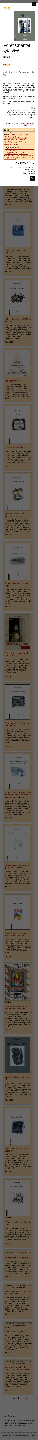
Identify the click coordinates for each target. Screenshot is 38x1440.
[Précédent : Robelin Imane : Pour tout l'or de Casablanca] (5, 7)
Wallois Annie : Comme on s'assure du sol (19, 155)
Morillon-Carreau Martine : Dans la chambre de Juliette (16, 135)
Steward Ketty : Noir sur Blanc (15, 139)
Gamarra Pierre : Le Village (14, 141)
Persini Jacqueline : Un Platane (15, 152)
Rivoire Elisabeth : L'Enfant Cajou (16, 138)
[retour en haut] (29, 173)
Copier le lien (29, 125)
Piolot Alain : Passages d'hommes (16, 154)
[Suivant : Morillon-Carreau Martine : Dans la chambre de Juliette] (9, 7)
